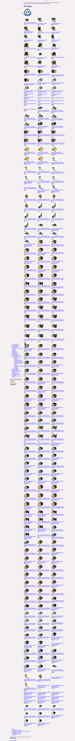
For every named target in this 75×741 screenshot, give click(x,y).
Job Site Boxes (14, 352)
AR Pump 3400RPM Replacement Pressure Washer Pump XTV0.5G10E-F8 (44, 270)
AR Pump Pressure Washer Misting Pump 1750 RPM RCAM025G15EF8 (30, 23)
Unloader (16, 365)
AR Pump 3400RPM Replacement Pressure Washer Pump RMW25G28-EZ (44, 182)
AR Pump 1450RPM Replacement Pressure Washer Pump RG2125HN (30, 545)
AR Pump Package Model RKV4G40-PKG (55, 67)
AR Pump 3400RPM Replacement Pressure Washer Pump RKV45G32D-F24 (44, 522)
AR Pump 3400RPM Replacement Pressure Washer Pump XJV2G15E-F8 (57, 219)
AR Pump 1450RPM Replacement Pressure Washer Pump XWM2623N (30, 554)
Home (25, 3)
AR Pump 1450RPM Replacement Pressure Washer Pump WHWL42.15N (30, 724)
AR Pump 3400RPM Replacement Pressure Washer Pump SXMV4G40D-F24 (57, 408)
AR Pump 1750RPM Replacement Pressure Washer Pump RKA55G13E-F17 (44, 507)
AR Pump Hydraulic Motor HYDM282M (56, 94)
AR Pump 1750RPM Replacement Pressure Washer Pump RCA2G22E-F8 (57, 302)
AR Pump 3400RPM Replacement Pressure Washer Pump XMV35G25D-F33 (30, 399)
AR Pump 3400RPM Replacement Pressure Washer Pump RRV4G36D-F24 (44, 444)
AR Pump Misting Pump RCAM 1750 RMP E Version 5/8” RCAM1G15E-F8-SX (30, 143)
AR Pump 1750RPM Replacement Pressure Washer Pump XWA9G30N (30, 570)
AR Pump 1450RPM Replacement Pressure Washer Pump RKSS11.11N (30, 654)
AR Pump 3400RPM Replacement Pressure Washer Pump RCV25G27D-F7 (58, 330)
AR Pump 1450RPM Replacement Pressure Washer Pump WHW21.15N (44, 716)
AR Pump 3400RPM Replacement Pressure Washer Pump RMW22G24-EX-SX (44, 172)
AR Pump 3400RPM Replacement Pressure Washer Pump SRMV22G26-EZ (30, 188)
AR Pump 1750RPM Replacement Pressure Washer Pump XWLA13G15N (57, 586)
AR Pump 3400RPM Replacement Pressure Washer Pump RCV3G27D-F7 (44, 340)
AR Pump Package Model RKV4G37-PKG (42, 58)
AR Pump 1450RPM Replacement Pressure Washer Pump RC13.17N (44, 295)
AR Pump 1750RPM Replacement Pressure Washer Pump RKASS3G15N (57, 661)
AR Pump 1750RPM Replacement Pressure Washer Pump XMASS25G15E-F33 (30, 646)
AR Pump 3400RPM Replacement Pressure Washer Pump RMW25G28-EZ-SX (57, 182)
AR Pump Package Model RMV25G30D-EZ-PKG (28, 32)
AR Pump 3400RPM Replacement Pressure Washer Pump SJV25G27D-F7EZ (57, 209)
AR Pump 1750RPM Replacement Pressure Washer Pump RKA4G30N (57, 466)
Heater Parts (14, 351)
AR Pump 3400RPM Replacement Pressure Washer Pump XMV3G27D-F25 (30, 391)
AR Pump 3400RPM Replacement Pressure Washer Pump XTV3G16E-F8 (44, 279)
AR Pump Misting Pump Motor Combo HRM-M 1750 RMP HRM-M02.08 (30, 119)
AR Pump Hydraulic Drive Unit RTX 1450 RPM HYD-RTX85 (44, 91)
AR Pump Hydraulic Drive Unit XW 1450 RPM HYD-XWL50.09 (30, 84)
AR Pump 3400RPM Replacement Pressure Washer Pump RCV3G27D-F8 (57, 320)
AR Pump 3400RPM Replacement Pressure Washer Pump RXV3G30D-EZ (57, 200)
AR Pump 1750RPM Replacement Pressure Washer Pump (57, 678)
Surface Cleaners (17, 358)
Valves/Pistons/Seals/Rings (19, 366)
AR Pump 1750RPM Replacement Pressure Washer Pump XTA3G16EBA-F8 (57, 262)
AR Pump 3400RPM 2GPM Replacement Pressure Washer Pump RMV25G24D (44, 153)
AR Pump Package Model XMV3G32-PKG (55, 48)
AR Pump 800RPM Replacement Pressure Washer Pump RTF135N (57, 630)
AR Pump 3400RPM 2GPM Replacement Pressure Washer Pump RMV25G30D (57, 153)
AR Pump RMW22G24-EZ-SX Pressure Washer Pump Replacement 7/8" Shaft (30, 689)
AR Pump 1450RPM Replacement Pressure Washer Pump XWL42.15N (30, 586)
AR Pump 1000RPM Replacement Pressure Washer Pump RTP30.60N (44, 630)
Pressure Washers (15, 355)
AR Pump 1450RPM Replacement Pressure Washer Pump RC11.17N (57, 287)
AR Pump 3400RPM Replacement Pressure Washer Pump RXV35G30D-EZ (30, 209)
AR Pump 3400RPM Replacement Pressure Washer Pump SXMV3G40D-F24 (30, 408)
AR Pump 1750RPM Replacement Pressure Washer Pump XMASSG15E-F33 (44, 646)
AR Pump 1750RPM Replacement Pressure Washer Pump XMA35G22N (30, 366)
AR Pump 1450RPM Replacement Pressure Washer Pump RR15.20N (30, 416)
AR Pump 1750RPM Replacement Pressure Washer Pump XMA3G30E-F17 (44, 374)
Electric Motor (14, 347)
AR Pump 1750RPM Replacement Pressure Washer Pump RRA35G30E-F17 (58, 431)
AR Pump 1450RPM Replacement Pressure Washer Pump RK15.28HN (30, 451)
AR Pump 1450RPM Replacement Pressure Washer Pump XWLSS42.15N (30, 701)
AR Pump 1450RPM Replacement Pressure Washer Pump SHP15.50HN (57, 601)
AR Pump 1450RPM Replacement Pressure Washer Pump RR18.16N (57, 416)
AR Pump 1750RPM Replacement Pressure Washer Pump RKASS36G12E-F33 (30, 693)
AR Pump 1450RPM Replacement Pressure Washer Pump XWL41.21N (57, 578)
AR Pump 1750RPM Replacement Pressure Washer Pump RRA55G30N (30, 431)
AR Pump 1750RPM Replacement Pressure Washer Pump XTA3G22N (30, 253)
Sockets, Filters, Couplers (18, 362)
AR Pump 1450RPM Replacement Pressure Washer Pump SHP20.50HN (30, 609)
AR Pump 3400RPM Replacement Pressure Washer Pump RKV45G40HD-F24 (57, 522)
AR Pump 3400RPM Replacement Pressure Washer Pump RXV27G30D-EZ (44, 200)
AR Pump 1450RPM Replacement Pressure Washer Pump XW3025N (44, 554)
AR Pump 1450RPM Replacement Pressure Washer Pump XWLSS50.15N (44, 701)
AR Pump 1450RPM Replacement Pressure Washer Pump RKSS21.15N (30, 661)
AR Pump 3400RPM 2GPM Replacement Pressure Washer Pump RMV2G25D (30, 153)
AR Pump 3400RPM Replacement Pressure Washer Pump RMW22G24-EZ (30, 172)
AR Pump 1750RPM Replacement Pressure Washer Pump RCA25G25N (57, 295)
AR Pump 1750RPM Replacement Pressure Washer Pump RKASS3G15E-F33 (57, 686)
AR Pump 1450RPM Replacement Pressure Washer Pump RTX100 (44, 624)
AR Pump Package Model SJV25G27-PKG (55, 40)
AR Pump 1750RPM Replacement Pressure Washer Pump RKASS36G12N (30, 669)
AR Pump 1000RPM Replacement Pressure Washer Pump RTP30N (57, 623)
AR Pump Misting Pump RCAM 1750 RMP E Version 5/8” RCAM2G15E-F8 (44, 143)
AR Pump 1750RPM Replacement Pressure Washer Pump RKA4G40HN (44, 474)
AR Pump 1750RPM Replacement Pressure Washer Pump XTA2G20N (57, 245)
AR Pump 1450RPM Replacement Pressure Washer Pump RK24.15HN (44, 459)
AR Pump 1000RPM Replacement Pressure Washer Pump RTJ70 (44, 637)
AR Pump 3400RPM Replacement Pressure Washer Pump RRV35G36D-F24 (30, 444)
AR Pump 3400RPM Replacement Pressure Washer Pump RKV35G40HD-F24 (44, 515)
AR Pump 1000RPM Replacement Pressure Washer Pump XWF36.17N (44, 578)
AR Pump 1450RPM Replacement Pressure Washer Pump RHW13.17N (57, 709)
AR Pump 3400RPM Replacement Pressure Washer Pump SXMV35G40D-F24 (44, 408)
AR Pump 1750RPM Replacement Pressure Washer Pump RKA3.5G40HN (30, 466)
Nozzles (15, 359)
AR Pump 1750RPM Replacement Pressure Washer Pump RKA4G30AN (44, 466)
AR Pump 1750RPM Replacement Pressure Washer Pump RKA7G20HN (30, 490)
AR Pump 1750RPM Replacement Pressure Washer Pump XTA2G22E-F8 (44, 262)
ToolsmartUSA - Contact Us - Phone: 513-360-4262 (21, 731)
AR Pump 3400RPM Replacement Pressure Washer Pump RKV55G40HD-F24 (44, 530)
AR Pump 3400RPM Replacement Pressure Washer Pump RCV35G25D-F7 (58, 340)
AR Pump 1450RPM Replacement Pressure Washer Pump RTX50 (44, 616)
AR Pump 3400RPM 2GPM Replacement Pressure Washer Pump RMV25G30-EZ (44, 162)
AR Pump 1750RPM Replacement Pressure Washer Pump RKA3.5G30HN (57, 458)
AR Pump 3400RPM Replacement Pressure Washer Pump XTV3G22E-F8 (57, 279)
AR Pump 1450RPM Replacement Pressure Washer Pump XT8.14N (44, 245)
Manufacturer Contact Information (16, 374)
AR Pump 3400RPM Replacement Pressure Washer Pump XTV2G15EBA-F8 (57, 270)
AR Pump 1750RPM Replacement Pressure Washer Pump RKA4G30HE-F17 (57, 499)
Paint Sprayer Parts (15, 354)
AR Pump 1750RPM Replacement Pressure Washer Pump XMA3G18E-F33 (30, 374)
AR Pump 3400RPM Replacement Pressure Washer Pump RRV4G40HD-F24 (57, 444)
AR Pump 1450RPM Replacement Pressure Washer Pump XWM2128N (57, 545)
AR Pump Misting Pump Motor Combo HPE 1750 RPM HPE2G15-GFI (44, 111)
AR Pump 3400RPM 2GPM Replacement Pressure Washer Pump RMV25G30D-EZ (30, 162)
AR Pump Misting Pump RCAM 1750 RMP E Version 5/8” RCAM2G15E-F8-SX (58, 143)
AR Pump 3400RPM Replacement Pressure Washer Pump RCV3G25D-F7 (30, 340)
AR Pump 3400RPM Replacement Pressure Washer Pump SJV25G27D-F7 (44, 209)
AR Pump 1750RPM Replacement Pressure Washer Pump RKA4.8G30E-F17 (30, 507)
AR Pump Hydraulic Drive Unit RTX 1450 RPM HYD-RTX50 (57, 83)
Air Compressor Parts (16, 345)
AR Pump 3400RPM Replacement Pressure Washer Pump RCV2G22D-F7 (30, 330)
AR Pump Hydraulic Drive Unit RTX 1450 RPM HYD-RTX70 (30, 91)
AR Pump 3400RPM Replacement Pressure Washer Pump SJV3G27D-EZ (44, 219)
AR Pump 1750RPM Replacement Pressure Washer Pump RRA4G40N (57, 423)
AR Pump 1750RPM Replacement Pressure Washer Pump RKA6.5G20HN (57, 482)
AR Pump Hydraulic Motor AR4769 (44, 97)
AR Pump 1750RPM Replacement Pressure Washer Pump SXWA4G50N (58, 594)
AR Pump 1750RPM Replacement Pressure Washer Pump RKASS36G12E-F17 (44, 697)
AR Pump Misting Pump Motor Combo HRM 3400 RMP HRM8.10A (30, 127)
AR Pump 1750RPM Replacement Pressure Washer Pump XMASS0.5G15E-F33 (57, 638)
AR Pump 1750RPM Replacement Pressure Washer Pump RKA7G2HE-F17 (57, 507)
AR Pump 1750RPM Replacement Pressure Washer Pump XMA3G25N (30, 358)
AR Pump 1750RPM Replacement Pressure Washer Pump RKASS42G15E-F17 (57, 697)
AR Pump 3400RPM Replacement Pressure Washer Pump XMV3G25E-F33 (30, 382)
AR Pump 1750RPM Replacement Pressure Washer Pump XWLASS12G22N (57, 701)
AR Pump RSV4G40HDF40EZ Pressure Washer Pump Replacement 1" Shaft (57, 670)
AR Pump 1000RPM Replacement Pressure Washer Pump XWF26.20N (57, 570)
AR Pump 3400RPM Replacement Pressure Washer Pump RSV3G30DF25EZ (57, 229)
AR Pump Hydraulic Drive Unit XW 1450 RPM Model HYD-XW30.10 (57, 75)
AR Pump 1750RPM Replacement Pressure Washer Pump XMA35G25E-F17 (57, 374)
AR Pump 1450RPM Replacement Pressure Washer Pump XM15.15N (57, 349)
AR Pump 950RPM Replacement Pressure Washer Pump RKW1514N (57, 530)
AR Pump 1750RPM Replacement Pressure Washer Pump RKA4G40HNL (57, 474)
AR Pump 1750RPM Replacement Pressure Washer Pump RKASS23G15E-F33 (44, 686)
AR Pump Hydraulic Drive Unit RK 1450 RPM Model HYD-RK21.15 (44, 74)
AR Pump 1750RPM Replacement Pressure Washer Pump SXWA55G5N (30, 602)
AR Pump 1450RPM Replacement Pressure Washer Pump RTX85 (30, 624)
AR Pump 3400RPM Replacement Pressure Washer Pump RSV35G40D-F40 (58, 237)
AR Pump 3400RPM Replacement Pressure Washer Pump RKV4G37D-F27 (57, 515)
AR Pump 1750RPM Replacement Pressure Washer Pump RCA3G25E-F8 (44, 310)
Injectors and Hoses (17, 360)
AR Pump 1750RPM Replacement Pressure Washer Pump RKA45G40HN (30, 482)
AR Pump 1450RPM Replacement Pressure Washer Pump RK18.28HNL (58, 451)
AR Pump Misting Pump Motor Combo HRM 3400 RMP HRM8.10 (57, 119)
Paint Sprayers (14, 353)
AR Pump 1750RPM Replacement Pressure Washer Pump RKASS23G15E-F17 (57, 693)
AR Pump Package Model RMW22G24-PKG (42, 24)
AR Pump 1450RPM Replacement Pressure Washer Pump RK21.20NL (30, 459)
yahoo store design (13, 740)
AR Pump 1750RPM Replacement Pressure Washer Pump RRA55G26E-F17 (44, 439)
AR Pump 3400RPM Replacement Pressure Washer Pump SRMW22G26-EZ (44, 190)
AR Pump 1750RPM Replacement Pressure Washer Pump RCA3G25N (30, 303)
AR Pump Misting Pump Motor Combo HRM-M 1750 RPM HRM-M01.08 (57, 111)
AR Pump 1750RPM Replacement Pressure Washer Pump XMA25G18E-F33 (57, 365)
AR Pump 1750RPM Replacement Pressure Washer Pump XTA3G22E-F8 (30, 270)
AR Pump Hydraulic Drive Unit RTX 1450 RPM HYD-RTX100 (57, 91)
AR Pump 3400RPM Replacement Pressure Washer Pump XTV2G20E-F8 (30, 279)
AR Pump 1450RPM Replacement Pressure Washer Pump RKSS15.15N (57, 654)
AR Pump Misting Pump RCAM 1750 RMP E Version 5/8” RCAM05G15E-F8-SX (44, 135)
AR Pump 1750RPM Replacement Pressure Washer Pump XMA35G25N (44, 358)
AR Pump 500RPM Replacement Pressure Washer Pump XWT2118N (44, 570)
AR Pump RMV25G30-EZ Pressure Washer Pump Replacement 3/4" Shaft (44, 680)
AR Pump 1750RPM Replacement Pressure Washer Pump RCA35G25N (44, 303)
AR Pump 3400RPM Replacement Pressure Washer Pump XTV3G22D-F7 (44, 286)
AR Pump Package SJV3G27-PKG (44, 32)
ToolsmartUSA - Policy (16, 734)
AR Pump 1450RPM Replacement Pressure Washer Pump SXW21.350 (30, 594)
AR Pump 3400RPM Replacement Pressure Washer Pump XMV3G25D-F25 (57, 382)
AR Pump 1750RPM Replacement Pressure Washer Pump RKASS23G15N (44, 661)
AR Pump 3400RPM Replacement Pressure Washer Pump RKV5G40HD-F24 (30, 530)
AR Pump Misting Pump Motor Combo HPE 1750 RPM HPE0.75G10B (43, 127)
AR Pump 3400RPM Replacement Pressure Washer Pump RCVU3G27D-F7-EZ (30, 349)
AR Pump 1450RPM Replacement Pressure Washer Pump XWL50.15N (44, 586)
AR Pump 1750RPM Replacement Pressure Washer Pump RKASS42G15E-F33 (44, 693)
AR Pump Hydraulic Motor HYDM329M (28, 98)
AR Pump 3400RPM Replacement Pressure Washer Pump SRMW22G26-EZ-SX (57, 190)
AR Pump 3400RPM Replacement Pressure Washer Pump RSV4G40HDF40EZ (30, 244)
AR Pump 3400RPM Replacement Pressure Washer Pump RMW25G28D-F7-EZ (30, 182)
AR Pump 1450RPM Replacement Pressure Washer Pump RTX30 (30, 616)
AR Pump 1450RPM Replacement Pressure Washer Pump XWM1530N (44, 545)
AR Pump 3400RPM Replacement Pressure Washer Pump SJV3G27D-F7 (30, 219)
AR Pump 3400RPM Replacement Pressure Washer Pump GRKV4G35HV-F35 (30, 537)
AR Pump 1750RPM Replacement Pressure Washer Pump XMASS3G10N (57, 644)
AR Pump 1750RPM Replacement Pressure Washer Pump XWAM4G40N (57, 553)
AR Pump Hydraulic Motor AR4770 (57, 97)
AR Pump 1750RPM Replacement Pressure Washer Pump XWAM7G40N (44, 562)
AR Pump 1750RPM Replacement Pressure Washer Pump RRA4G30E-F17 (30, 439)
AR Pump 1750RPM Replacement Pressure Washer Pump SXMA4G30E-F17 (57, 399)
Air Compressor (15, 344)
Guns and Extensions (18, 363)
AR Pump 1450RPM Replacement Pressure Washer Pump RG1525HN (57, 538)
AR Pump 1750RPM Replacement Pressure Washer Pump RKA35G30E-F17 (44, 490)
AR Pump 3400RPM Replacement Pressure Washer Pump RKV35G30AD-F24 (30, 515)
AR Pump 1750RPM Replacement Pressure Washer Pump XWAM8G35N (57, 562)
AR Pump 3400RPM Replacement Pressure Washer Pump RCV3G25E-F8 (44, 319)
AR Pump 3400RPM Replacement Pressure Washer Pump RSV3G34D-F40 (30, 237)
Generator (14, 350)
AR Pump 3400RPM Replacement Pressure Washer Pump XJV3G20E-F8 (30, 229)
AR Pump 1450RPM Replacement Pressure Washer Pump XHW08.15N (30, 709)
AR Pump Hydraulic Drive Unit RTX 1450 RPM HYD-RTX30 (44, 83)
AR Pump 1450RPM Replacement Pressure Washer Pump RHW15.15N (30, 717)
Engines (15, 357)
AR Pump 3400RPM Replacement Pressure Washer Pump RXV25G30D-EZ (30, 200)
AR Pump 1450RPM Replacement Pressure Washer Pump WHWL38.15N (57, 716)
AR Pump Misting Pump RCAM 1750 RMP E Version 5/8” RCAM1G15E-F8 (58, 135)
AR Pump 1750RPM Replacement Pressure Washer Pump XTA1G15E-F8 (57, 253)
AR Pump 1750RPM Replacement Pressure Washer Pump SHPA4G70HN (57, 608)
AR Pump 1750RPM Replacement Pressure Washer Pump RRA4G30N (44, 423)
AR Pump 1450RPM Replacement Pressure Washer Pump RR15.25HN (44, 416)
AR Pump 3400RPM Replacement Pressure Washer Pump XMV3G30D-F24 (57, 391)
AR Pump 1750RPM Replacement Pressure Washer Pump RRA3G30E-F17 (44, 431)
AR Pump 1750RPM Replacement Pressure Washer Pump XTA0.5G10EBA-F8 (44, 253)
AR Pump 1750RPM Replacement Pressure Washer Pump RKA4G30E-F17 (44, 499)
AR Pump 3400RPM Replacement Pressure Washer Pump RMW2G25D (57, 163)
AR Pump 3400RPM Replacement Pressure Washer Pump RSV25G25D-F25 (44, 229)
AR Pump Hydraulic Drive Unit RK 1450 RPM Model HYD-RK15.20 (30, 74)
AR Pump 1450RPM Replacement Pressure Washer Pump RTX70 (57, 616)
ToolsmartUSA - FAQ (16, 733)
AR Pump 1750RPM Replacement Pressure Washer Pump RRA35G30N (30, 423)
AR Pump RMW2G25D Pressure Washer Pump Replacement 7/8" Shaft (30, 680)
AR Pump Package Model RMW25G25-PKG (28, 40)
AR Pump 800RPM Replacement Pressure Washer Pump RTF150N (30, 637)
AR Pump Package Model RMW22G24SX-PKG (55, 32)
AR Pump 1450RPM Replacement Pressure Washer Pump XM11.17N (44, 349)
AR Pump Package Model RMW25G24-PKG (55, 24)
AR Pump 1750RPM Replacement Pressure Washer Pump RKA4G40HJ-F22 (44, 535)
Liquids (15, 367)
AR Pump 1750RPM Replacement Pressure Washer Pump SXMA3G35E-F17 (44, 399)
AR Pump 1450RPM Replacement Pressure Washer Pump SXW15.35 (44, 594)
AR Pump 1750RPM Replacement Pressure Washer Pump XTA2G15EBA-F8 (30, 262)
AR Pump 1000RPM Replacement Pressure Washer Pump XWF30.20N (30, 578)
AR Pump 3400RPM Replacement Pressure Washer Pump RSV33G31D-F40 (44, 237)
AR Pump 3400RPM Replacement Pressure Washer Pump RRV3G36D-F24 (57, 439)
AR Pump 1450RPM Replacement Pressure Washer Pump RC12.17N (30, 295)
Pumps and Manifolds (18, 361)
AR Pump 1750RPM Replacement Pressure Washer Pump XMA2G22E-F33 (44, 365)
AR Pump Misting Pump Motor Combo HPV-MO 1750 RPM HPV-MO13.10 (57, 127)
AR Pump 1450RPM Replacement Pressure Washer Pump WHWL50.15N (44, 724)
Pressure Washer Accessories (17, 356)
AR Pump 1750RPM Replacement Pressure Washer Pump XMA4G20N (57, 358)
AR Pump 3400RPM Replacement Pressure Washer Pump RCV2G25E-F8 (30, 319)
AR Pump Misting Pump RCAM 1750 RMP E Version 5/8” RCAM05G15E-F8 (30, 135)
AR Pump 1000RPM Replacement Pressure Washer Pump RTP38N (30, 630)
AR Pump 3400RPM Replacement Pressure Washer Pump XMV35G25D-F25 (44, 391)
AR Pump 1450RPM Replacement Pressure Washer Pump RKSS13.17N (44, 654)
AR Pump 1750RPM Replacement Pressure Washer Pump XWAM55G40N (30, 562)
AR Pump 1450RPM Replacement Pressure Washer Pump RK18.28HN (44, 451)
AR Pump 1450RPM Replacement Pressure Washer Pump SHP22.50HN (44, 609)
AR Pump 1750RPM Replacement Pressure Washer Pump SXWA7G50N (44, 602)
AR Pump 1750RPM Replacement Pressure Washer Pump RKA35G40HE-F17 (57, 490)
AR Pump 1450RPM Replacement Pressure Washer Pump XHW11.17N (44, 709)
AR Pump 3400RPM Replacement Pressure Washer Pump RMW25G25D (58, 172)
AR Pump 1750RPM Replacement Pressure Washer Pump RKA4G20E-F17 (30, 499)
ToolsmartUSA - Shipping (16, 732)
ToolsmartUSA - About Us (17, 730)
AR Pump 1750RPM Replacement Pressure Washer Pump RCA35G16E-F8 (58, 310)
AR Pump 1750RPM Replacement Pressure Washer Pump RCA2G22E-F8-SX (30, 310)
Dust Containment (15, 346)
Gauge (15, 364)
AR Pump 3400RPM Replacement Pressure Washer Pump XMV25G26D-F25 (44, 382)
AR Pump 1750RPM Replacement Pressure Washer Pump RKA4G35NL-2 (30, 474)
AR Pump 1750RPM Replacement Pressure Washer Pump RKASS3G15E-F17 (30, 697)
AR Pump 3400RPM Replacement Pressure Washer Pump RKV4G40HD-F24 (30, 522)
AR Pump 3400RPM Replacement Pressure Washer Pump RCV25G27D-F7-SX (44, 330)
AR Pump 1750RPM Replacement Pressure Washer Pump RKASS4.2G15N (44, 669)
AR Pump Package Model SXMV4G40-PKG (42, 66)
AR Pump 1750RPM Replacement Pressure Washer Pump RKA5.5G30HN (44, 482)
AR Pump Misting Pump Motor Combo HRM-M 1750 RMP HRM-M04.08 (44, 119)
